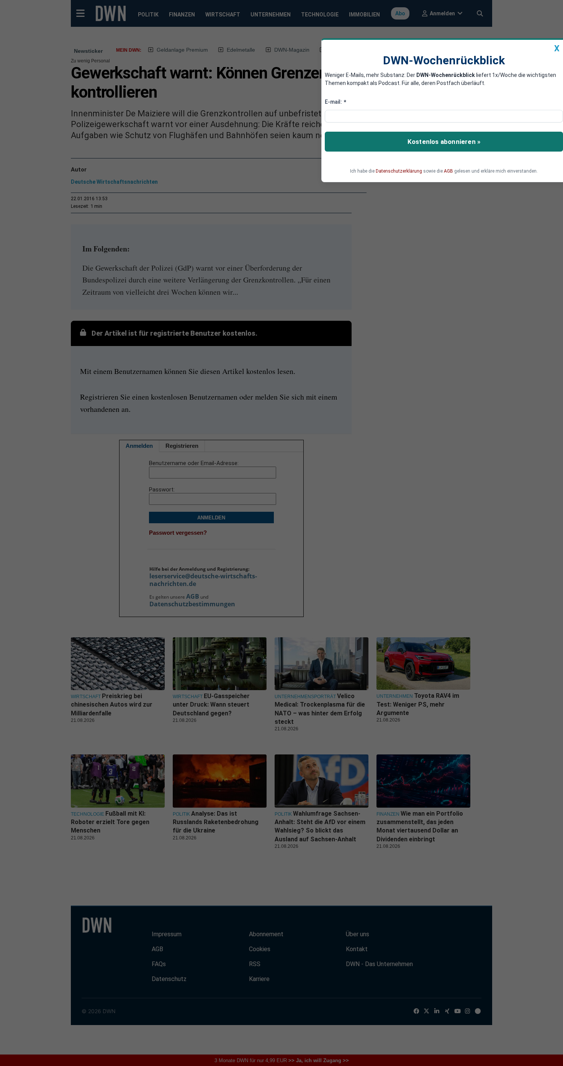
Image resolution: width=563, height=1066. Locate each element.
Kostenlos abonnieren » (444, 141)
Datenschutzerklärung (399, 171)
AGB (448, 171)
